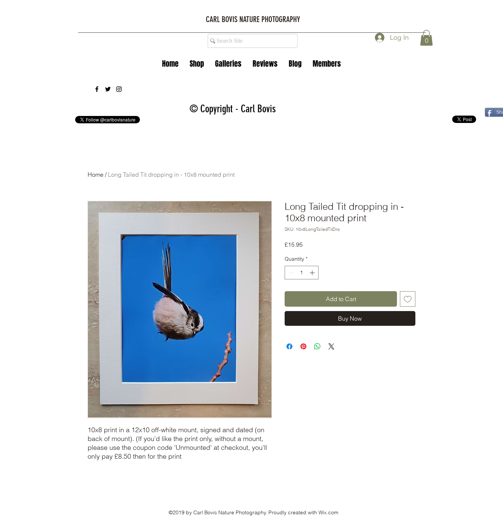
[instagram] (119, 89)
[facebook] (97, 89)
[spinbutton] (301, 272)
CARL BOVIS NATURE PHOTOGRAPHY (253, 19)
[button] (228, 64)
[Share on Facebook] (289, 346)
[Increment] (312, 272)
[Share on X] (331, 346)
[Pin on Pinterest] (303, 346)
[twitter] (108, 89)
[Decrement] (290, 272)
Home (95, 174)
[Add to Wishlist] (407, 299)
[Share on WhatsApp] (317, 346)
